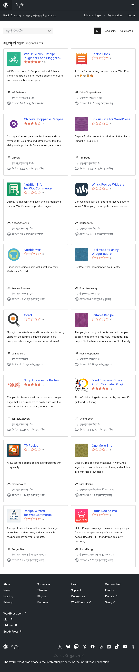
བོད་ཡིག (15, 647)
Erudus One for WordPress (111, 119)
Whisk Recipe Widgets (108, 184)
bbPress (10, 625)
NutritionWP (32, 250)
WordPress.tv (81, 602)
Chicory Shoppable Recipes (43, 119)
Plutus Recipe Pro (104, 511)
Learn (74, 584)
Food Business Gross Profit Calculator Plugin (108, 382)
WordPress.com (14, 613)
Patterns (42, 602)
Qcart (28, 315)
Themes (42, 590)
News (7, 590)
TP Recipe (31, 445)
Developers (78, 596)
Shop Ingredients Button (41, 380)
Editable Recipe (103, 315)
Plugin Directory (12, 15)
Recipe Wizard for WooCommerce (38, 513)
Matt (8, 619)
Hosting (8, 596)
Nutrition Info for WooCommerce (38, 186)
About (7, 584)
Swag (110, 602)
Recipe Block (101, 54)
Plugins (41, 596)
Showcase (43, 584)
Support (76, 590)
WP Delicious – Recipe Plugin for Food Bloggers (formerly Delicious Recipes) (41, 56)
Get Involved (113, 584)
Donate (111, 596)
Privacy (8, 602)
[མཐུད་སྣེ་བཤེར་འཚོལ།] (49, 31)
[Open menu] (133, 5)
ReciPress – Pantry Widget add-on (105, 251)
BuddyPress (12, 631)
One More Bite (102, 445)
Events (109, 590)
